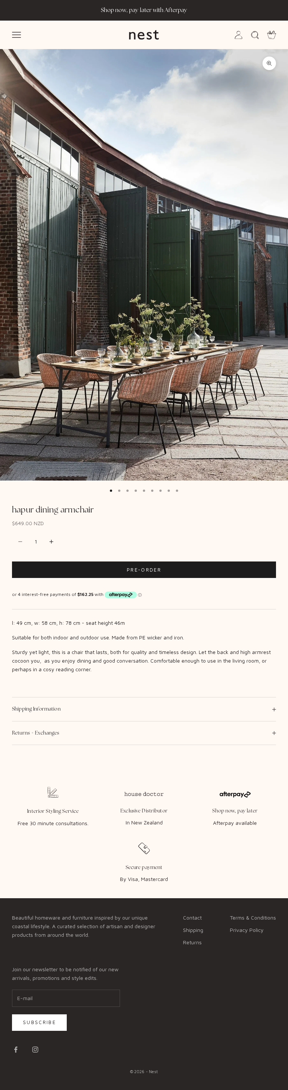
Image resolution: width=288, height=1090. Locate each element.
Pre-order (144, 570)
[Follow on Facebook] (16, 1049)
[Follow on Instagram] (35, 1049)
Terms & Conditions (253, 917)
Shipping (193, 930)
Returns (192, 942)
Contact (192, 917)
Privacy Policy (247, 930)
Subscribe (39, 1022)
